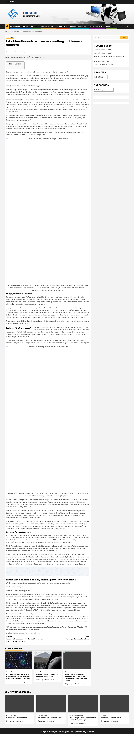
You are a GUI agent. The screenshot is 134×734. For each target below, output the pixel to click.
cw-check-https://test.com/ (103, 53)
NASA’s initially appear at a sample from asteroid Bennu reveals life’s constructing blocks (76, 677)
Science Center (47, 26)
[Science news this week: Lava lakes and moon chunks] (48, 660)
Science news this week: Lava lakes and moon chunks (48, 675)
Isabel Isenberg (21, 52)
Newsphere (80, 732)
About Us (109, 26)
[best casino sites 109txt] (114, 703)
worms (38, 633)
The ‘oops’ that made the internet (77, 638)
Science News (61, 26)
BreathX (43, 603)
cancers (21, 633)
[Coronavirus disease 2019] (19, 703)
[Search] (128, 26)
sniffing (33, 633)
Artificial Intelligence (19, 26)
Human (27, 633)
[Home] (7, 26)
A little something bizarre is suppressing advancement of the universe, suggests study (18, 676)
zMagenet (20, 721)
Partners (103, 715)
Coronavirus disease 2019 (102, 50)
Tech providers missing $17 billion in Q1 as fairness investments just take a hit (25, 639)
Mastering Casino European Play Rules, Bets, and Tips (82, 719)
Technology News (96, 26)
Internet (34, 26)
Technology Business (77, 26)
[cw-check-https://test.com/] (51, 703)
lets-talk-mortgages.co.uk (76, 715)
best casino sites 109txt (101, 61)
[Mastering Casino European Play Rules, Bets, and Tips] (83, 703)
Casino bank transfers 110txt (103, 65)
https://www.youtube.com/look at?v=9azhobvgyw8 (23, 86)
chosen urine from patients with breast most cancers (67, 548)
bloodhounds (14, 633)
